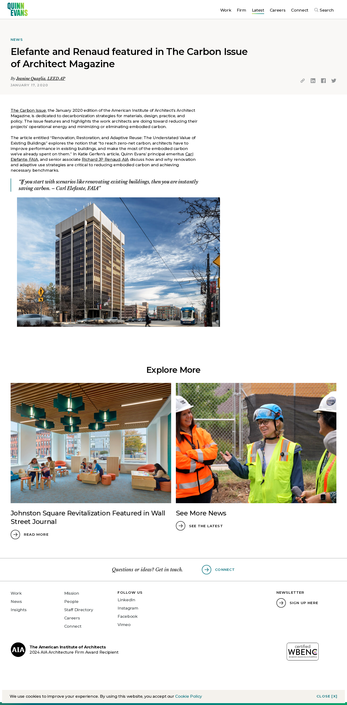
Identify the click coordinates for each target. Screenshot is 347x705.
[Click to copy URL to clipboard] (302, 80)
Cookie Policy (188, 696)
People (71, 601)
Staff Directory (78, 609)
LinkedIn (126, 599)
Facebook (127, 616)
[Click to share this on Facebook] (323, 80)
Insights (18, 609)
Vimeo (124, 624)
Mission (71, 593)
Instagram (128, 608)
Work (16, 593)
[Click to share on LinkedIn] (313, 80)
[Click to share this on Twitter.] (333, 80)
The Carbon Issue (28, 110)
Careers (72, 618)
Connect (72, 626)
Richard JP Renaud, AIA (105, 159)
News (16, 601)
